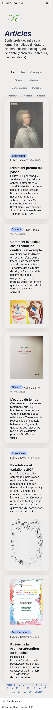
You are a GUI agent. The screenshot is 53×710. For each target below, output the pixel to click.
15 (45, 688)
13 (34, 688)
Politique (13, 95)
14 (39, 688)
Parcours (37, 88)
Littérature (33, 80)
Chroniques (36, 72)
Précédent (10, 684)
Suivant (38, 692)
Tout (13, 72)
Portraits (27, 95)
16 (13, 692)
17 (19, 692)
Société (41, 95)
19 (30, 692)
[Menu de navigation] (47, 3)
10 (17, 688)
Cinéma (18, 80)
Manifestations (19, 88)
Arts (23, 72)
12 (28, 688)
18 (25, 692)
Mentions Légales (11, 701)
